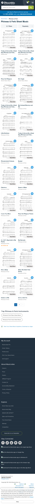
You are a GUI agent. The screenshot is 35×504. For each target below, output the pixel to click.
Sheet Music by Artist (7, 406)
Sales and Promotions (8, 416)
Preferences (5, 351)
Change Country (5, 478)
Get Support (5, 358)
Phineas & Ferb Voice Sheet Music (12, 319)
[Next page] (22, 304)
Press (3, 371)
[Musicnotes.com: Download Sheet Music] (8, 3)
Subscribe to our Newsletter (11, 433)
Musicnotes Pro (6, 344)
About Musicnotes (8, 364)
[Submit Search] (31, 7)
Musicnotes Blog (6, 409)
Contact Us (5, 382)
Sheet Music (4, 18)
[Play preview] (15, 30)
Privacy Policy (5, 393)
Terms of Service (6, 389)
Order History (5, 348)
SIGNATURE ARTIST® (7, 413)
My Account (5, 341)
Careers (4, 368)
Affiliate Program (6, 378)
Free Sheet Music (7, 420)
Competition (5, 427)
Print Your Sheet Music (8, 355)
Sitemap (4, 423)
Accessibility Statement (8, 385)
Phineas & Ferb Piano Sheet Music (12, 315)
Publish (4, 375)
